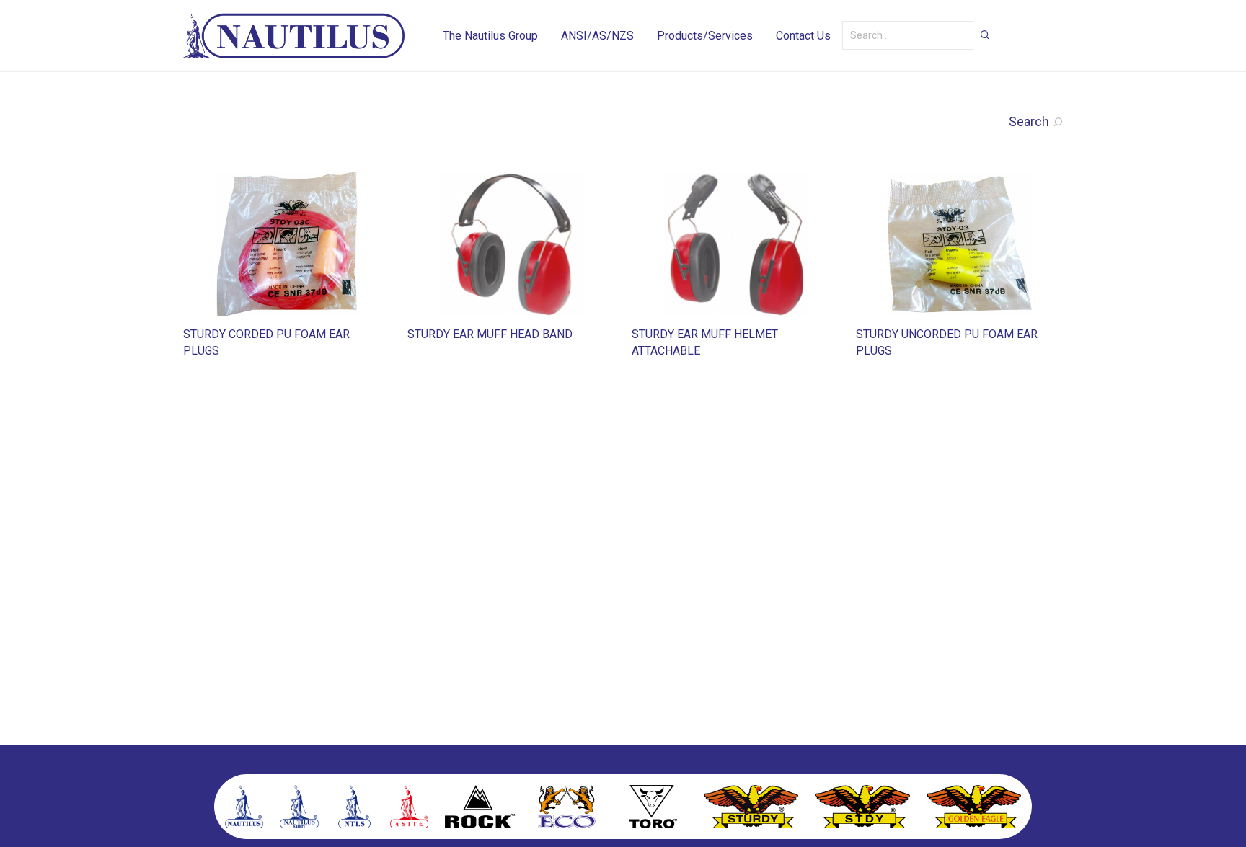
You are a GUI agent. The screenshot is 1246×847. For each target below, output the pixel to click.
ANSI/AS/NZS (597, 36)
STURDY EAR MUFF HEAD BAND (490, 334)
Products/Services (705, 36)
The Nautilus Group (490, 36)
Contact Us (803, 36)
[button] (985, 34)
